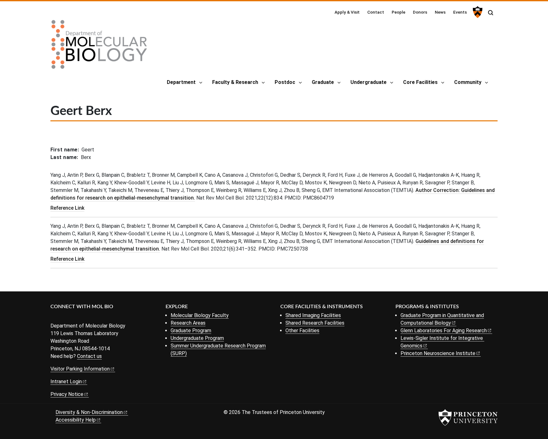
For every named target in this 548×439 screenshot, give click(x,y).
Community (467, 82)
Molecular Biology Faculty (200, 315)
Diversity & (89, 412)
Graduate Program (191, 331)
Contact (375, 12)
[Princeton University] (477, 12)
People (398, 12)
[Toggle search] (490, 13)
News (440, 12)
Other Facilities (302, 331)
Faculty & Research (235, 82)
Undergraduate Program (197, 338)
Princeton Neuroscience (438, 353)
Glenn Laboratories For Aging (444, 331)
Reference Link (67, 208)
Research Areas (188, 323)
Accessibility (75, 420)
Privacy (66, 394)
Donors (420, 12)
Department (181, 82)
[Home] (99, 47)
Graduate (323, 82)
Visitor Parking (80, 369)
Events (460, 12)
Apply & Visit (347, 12)
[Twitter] (64, 317)
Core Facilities (420, 82)
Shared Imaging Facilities (313, 315)
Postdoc (285, 82)
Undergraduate (368, 82)
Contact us (89, 356)
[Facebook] (54, 317)
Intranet (66, 382)
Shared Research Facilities (314, 323)
